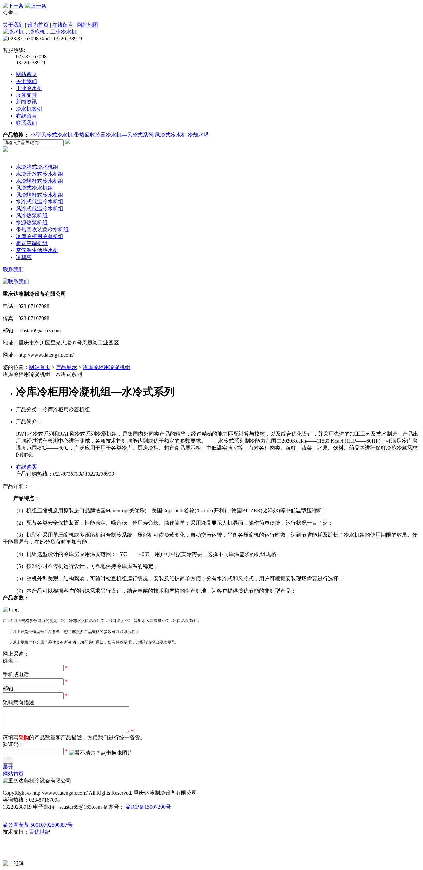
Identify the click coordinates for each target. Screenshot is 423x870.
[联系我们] (16, 281)
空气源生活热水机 (37, 250)
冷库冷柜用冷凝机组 (39, 236)
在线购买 (26, 467)
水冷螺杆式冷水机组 (39, 181)
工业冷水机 (29, 88)
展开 (8, 767)
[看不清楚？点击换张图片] (101, 753)
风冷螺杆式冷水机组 (39, 195)
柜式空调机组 (32, 243)
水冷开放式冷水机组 (39, 174)
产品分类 (26, 160)
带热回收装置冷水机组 (42, 229)
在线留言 (62, 25)
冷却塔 (24, 257)
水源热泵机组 (32, 222)
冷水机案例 (29, 109)
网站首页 (26, 74)
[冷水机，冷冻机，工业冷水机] (40, 32)
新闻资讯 (26, 102)
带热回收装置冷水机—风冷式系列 (113, 135)
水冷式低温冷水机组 (39, 201)
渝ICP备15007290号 (147, 807)
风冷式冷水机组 (34, 188)
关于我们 (13, 25)
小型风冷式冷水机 (51, 135)
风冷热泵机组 (32, 215)
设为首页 (38, 25)
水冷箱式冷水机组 (37, 167)
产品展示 (66, 367)
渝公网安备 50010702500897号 (38, 825)
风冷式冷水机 (170, 135)
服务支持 (26, 95)
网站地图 (87, 25)
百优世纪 (39, 832)
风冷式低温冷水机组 (39, 208)
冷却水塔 (198, 135)
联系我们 (26, 123)
